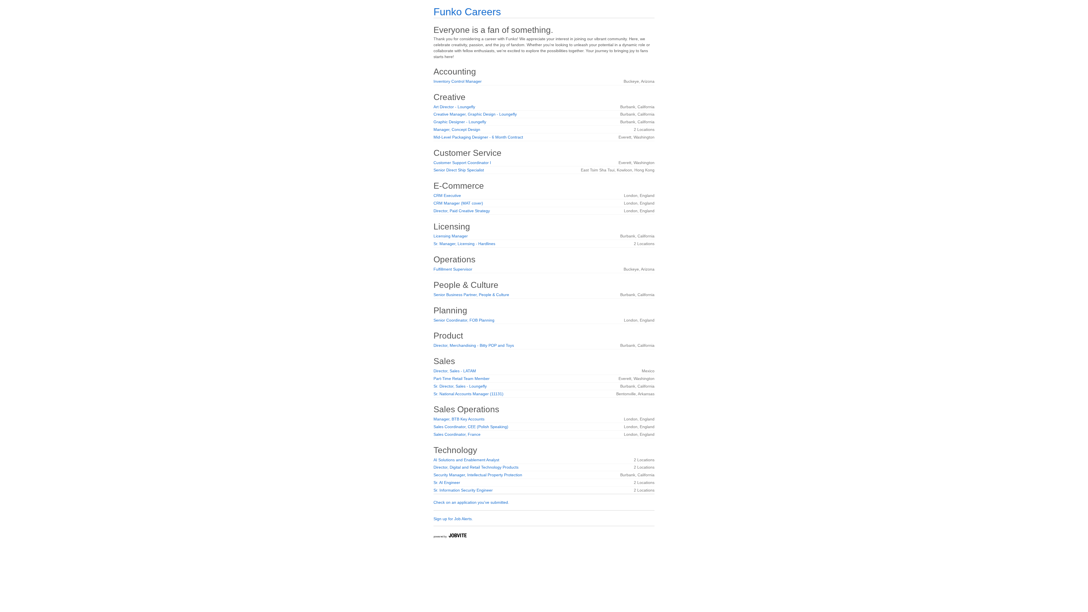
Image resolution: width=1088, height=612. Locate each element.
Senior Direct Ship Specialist (459, 170)
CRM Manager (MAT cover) (458, 203)
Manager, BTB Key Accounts (459, 419)
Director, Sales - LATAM (455, 371)
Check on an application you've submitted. (471, 502)
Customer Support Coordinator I (462, 162)
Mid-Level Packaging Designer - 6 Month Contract (478, 137)
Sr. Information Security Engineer (463, 490)
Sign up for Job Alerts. (453, 519)
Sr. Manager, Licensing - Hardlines (464, 243)
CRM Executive (447, 195)
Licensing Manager (451, 236)
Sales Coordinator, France (457, 434)
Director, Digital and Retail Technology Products (476, 467)
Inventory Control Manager (458, 81)
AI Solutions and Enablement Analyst (466, 460)
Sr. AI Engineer (447, 482)
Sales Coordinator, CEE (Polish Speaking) (471, 426)
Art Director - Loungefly (454, 107)
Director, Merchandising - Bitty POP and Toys (474, 345)
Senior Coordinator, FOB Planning (464, 320)
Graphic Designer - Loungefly (460, 122)
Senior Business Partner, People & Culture (471, 294)
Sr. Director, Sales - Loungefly (460, 386)
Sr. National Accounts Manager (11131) (468, 394)
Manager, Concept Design (457, 129)
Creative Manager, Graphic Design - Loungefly (475, 114)
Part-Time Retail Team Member (462, 378)
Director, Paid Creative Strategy (462, 211)
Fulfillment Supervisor (453, 269)
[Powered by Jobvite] (450, 536)
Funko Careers (467, 12)
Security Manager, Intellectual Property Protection (478, 475)
